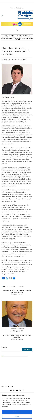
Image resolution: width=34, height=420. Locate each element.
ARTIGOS (23, 59)
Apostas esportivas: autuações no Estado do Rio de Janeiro (17, 291)
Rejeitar (17, 416)
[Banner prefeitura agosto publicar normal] (17, 24)
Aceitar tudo (17, 412)
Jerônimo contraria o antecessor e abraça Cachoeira (17, 336)
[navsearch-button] (17, 30)
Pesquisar (4, 347)
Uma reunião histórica (17, 329)
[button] (8, 15)
